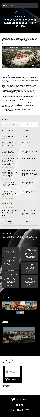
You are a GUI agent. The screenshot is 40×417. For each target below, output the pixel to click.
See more (20, 312)
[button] (35, 5)
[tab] (11, 125)
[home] (8, 6)
